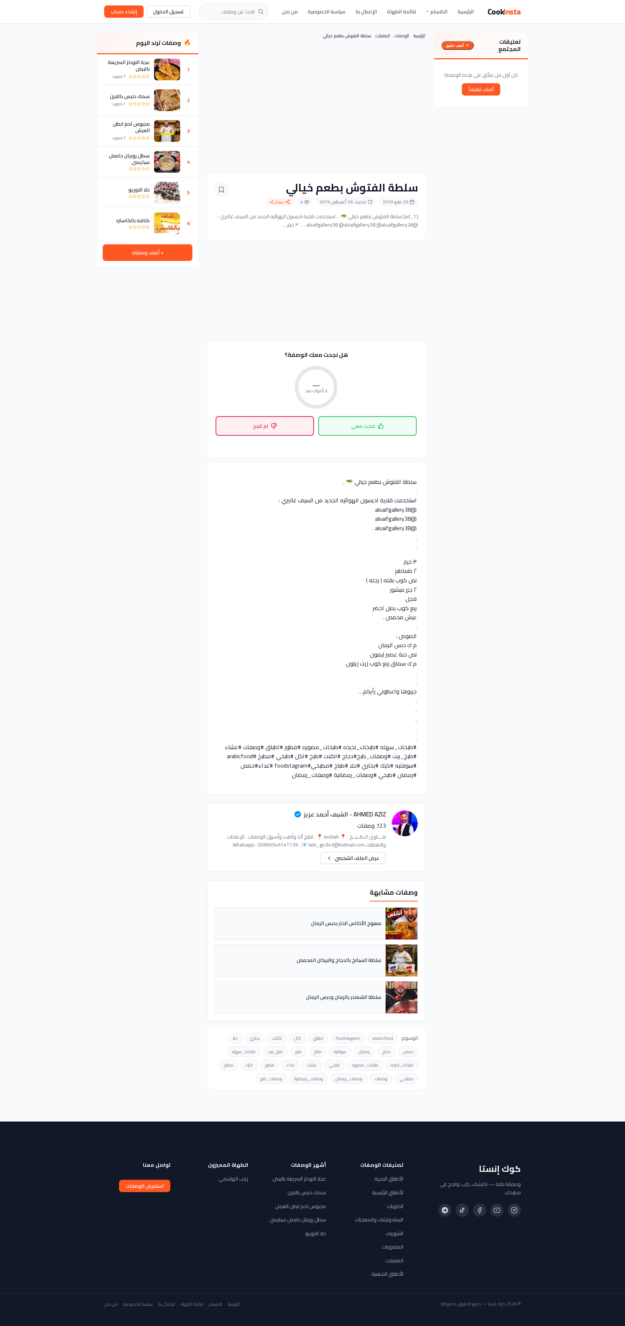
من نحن (290, 11)
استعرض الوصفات (145, 1186)
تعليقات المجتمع (509, 45)
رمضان (364, 1051)
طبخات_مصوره (365, 1065)
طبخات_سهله (244, 1051)
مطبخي (406, 1078)
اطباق (318, 1038)
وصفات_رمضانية (308, 1078)
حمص (408, 1051)
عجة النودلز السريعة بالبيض (129, 65)
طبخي (334, 1065)
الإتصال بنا (366, 11)
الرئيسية (466, 11)
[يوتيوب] (496, 1210)
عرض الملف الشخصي (357, 858)
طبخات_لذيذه (402, 1065)
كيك (249, 1065)
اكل (297, 1038)
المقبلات (382, 35)
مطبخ (228, 1065)
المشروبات (392, 1246)
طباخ (318, 1051)
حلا (235, 1038)
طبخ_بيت (275, 1051)
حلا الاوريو (139, 189)
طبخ (298, 1051)
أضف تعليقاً (481, 89)
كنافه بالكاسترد (133, 220)
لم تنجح (260, 426)
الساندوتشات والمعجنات (379, 1219)
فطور (269, 1065)
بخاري (255, 1038)
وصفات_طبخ (271, 1078)
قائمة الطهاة (401, 11)
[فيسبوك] (479, 1210)
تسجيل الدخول (168, 11)
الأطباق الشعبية (387, 1274)
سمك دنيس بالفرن (130, 96)
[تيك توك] (462, 1210)
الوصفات (401, 35)
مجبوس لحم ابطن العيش (131, 127)
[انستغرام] (514, 1210)
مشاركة (276, 201)
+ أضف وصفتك (147, 252)
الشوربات (394, 1233)
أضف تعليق (455, 45)
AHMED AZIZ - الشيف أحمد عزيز (345, 814)
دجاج (386, 1051)
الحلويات (395, 1206)
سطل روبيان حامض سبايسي (129, 158)
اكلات (277, 1038)
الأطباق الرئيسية (387, 1192)
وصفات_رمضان (348, 1078)
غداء (290, 1065)
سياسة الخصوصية (326, 11)
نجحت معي (363, 426)
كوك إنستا (500, 1169)
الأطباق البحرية (388, 1178)
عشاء (312, 1065)
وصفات (381, 1078)
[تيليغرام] (444, 1210)
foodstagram (348, 1038)
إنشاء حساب (124, 11)
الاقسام (438, 11)
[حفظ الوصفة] (221, 189)
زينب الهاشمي (233, 1178)
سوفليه (340, 1051)
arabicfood (383, 1038)
